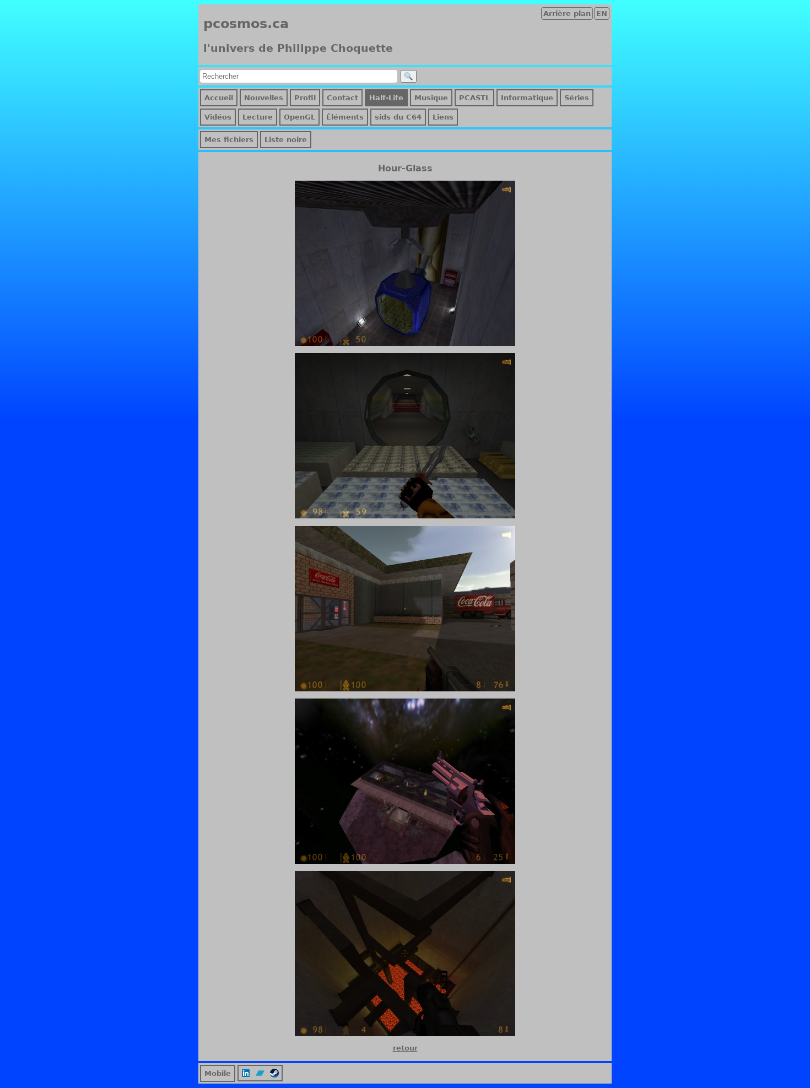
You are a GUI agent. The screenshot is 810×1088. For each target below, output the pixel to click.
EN (601, 13)
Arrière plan (567, 13)
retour (405, 1048)
